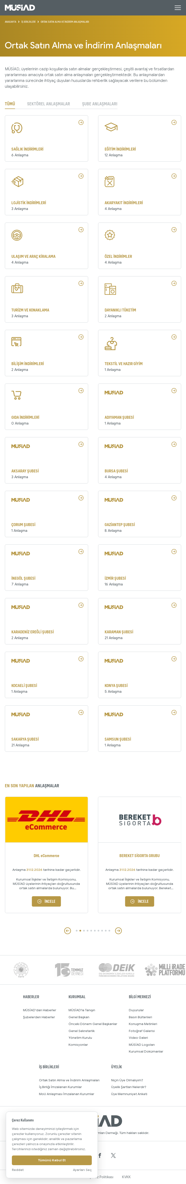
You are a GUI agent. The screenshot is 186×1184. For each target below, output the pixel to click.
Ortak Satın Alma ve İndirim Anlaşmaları (69, 1080)
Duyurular (136, 1010)
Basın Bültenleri (140, 1017)
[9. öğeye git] (106, 930)
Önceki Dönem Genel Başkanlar (93, 1024)
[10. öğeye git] (109, 930)
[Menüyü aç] (177, 7)
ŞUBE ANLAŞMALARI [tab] (99, 104)
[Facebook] (100, 1155)
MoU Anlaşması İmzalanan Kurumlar (66, 1094)
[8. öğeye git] (102, 930)
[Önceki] (67, 930)
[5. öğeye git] (91, 930)
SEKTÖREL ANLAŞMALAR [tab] (48, 104)
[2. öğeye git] (80, 930)
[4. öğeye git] (87, 930)
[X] (113, 1155)
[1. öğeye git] (77, 930)
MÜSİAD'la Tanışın (82, 1010)
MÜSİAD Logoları (142, 1045)
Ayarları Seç (82, 1170)
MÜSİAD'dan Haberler (39, 1010)
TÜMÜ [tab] (10, 104)
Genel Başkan (79, 1017)
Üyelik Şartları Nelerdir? (128, 1087)
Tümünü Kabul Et (52, 1160)
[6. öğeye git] (95, 930)
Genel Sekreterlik (82, 1031)
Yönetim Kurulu (80, 1038)
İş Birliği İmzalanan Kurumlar (60, 1087)
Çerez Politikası (101, 1177)
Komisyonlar (78, 1045)
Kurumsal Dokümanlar (146, 1051)
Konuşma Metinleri (143, 1024)
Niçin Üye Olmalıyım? (127, 1080)
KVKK (126, 1177)
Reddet (18, 1170)
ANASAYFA (10, 21)
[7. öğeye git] (98, 930)
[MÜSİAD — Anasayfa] (20, 8)
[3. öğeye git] (84, 930)
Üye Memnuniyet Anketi (129, 1094)
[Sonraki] (118, 930)
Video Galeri (138, 1038)
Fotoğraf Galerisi (142, 1031)
